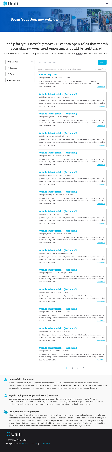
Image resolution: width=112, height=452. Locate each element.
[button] (19, 62)
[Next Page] (83, 368)
